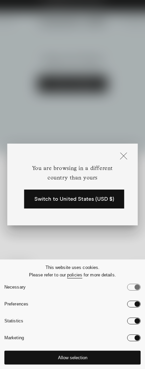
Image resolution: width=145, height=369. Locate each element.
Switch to (74, 199)
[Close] (123, 156)
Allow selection (72, 357)
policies (74, 274)
